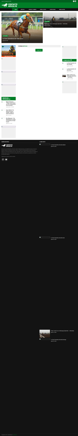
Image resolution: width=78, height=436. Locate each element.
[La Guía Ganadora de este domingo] (44, 385)
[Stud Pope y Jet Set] (8, 132)
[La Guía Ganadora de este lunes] (44, 283)
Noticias (23, 9)
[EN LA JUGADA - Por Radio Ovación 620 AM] (69, 52)
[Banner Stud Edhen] (8, 77)
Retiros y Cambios (32, 9)
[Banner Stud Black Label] (8, 90)
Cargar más (39, 50)
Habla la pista (43, 9)
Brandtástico (14, 434)
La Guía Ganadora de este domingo (58, 339)
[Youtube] (75, 1)
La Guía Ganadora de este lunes (12, 38)
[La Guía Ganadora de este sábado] (44, 190)
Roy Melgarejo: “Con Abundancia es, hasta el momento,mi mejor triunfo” (10, 120)
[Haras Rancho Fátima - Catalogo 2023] (8, 64)
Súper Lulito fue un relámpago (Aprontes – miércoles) (55, 23)
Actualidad (5, 35)
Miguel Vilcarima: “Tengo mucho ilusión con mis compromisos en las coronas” (11, 103)
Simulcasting (62, 9)
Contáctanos (52, 9)
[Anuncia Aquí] (69, 87)
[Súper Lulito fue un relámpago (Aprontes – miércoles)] (44, 334)
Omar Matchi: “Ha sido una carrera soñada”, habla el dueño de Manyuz (10, 111)
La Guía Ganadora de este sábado (71, 63)
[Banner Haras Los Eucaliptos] (8, 51)
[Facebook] (73, 1)
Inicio (16, 9)
